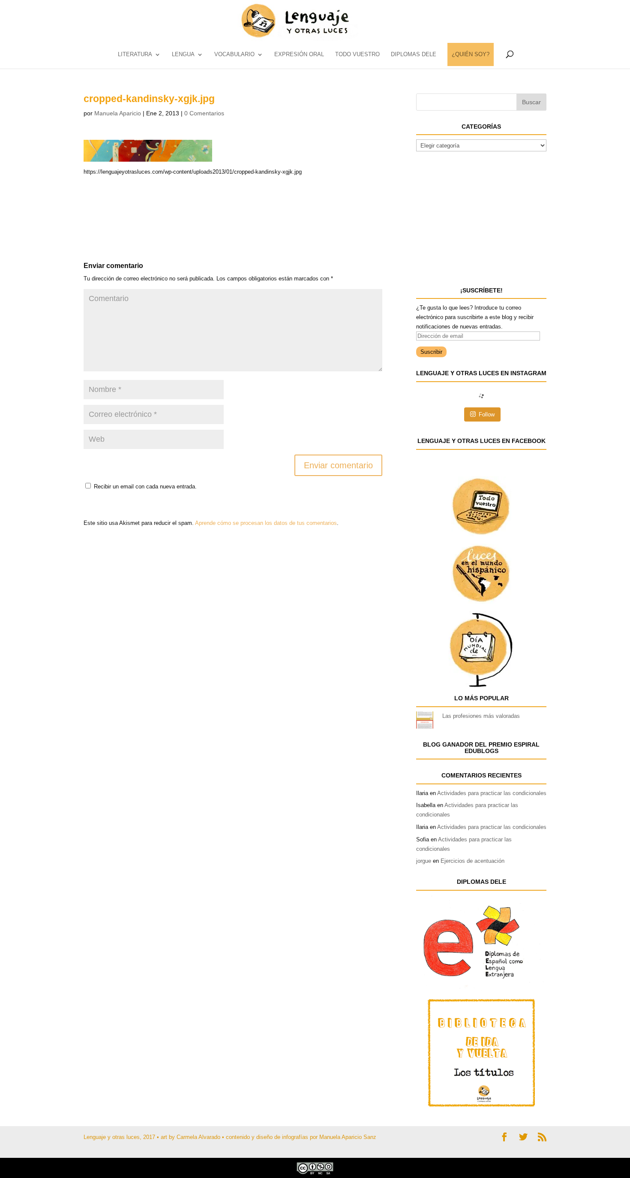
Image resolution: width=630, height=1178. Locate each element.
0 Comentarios (204, 113)
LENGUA (183, 54)
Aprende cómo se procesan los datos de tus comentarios (266, 523)
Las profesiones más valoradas (481, 716)
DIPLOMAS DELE (413, 54)
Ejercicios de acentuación (472, 861)
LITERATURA (135, 54)
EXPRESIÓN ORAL (299, 54)
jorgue (423, 861)
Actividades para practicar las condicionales (491, 793)
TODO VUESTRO (357, 54)
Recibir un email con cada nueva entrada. (145, 486)
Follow (487, 414)
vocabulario (234, 54)
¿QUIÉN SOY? (470, 54)
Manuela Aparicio (117, 113)
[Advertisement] (152, 198)
